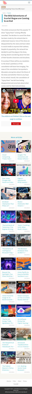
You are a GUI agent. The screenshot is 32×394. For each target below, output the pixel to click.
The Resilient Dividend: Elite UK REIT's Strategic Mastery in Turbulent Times (23, 251)
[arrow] (9, 3)
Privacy (25, 381)
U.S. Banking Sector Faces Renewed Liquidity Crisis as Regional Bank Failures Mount (23, 368)
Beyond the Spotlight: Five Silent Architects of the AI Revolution (8, 274)
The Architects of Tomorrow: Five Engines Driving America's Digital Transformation (8, 227)
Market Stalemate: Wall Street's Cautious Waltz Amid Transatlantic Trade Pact (23, 204)
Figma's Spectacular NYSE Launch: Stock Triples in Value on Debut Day (23, 180)
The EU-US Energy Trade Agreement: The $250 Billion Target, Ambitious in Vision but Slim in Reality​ (7, 321)
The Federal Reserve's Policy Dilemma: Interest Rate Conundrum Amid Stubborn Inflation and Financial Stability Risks (8, 368)
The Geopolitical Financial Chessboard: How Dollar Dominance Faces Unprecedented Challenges (8, 344)
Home (4, 13)
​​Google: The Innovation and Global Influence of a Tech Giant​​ (23, 157)
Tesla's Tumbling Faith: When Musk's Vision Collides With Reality (23, 227)
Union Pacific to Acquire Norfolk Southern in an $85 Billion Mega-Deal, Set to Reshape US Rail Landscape (24, 274)
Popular (9, 13)
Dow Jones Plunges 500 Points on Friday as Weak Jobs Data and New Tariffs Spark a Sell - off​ (8, 180)
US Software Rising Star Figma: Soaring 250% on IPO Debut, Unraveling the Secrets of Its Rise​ (23, 321)
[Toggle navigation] (29, 2)
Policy (14, 381)
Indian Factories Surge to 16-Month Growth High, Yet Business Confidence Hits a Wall (7, 298)
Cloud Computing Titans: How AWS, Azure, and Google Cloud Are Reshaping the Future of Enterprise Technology (13, 9)
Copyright (16, 384)
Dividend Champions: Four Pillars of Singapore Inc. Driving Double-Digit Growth (8, 204)
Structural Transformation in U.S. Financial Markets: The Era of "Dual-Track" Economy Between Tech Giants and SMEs (23, 344)
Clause (19, 381)
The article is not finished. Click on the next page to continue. (16, 117)
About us (9, 381)
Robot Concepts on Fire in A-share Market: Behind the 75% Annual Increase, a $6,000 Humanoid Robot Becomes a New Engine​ (24, 298)
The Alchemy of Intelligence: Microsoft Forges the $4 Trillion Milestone (8, 251)
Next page (16, 124)
